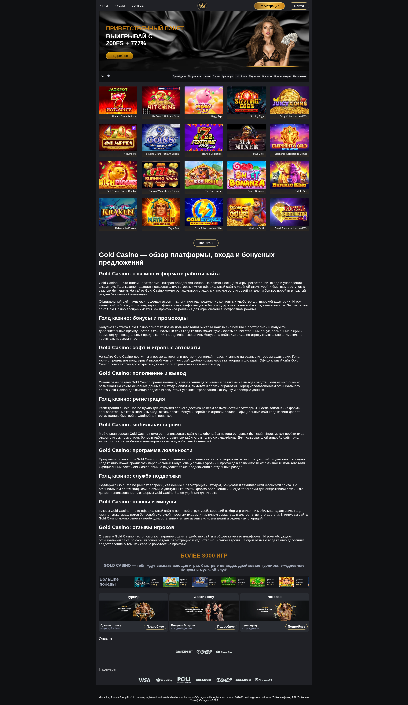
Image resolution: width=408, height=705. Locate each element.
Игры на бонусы (282, 76)
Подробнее (119, 55)
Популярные (194, 76)
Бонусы (138, 5)
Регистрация (269, 6)
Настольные (299, 76)
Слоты (216, 76)
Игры (104, 5)
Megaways (254, 76)
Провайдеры (179, 76)
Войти (299, 6)
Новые (207, 76)
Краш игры (227, 76)
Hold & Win (241, 76)
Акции (120, 5)
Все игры (267, 76)
